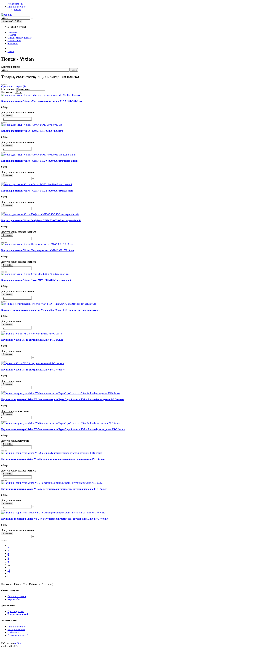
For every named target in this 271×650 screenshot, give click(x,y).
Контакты (13, 43)
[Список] (2, 84)
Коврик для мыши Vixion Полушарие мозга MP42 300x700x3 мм (37, 250)
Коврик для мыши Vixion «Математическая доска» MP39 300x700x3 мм (41, 101)
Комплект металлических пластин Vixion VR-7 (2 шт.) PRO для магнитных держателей (50, 310)
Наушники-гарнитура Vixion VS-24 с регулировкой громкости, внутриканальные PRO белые (54, 489)
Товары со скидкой (18, 614)
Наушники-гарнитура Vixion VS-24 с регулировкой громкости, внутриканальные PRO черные (54, 518)
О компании (14, 40)
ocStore (18, 643)
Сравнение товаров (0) (13, 86)
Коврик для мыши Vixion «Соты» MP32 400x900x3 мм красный (37, 190)
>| (8, 578)
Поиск (11, 51)
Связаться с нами (17, 596)
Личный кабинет (17, 626)
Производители (16, 611)
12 (9, 570)
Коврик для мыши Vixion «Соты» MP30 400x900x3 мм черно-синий (39, 160)
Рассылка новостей (18, 635)
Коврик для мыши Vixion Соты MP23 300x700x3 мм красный (36, 280)
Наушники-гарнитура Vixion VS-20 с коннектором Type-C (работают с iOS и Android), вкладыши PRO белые (63, 429)
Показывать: (8, 92)
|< (8, 545)
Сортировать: (8, 89)
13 (9, 573)
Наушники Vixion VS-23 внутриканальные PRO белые (32, 339)
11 (9, 567)
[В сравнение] (5, 122)
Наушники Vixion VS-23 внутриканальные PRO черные (32, 369)
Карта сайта (14, 599)
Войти (17, 9)
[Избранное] (2, 122)
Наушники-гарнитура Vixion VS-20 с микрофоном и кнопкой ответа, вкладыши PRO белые (53, 459)
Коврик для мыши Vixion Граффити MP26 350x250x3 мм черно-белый (41, 220)
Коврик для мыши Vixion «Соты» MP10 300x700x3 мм (32, 130)
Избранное (13, 632)
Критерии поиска (10, 66)
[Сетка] (5, 84)
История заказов (16, 629)
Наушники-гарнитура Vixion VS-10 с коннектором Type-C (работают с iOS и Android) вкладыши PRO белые (62, 399)
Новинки (12, 32)
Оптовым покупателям (20, 37)
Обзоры (12, 35)
